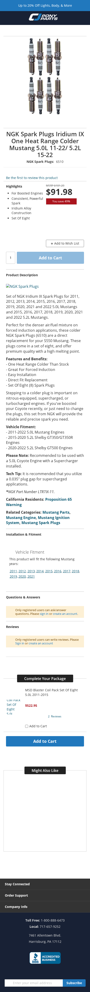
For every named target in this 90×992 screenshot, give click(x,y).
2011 (13, 571)
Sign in (19, 643)
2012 (22, 571)
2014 (40, 571)
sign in (44, 614)
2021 (31, 576)
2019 (13, 576)
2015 (49, 571)
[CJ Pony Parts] (43, 18)
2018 (75, 571)
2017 (66, 571)
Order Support (16, 895)
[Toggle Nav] (6, 18)
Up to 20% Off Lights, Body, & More (45, 5)
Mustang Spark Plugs (40, 522)
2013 (31, 571)
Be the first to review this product (32, 178)
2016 (57, 571)
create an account (65, 614)
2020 (22, 576)
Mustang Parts (55, 512)
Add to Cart (45, 741)
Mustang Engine (21, 517)
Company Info (16, 906)
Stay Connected (17, 884)
